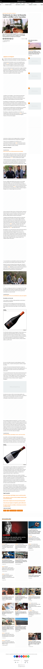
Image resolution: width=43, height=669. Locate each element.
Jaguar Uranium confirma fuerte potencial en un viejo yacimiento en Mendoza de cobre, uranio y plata (8, 568)
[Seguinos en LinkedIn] (21, 656)
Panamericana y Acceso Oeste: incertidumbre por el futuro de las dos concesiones (21, 561)
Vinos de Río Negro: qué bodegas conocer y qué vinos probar (14, 434)
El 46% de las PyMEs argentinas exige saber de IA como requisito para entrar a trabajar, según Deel (34, 643)
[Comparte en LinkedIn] (9, 38)
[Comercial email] (25, 662)
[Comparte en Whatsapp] (7, 38)
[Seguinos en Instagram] (19, 656)
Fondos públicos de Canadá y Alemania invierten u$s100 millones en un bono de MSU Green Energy (20, 628)
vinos (8, 63)
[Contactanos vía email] (15, 662)
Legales (32, 3)
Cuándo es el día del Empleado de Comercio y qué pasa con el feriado (34, 598)
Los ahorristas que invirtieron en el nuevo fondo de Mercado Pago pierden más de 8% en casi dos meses (21, 547)
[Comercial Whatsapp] (27, 662)
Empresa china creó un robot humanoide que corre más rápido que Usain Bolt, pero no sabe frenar (34, 538)
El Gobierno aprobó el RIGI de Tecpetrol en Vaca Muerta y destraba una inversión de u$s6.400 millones (8, 577)
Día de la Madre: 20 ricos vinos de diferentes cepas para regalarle (14, 295)
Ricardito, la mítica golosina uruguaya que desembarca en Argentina (21, 613)
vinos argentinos (19, 510)
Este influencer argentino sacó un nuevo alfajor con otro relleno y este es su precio (8, 598)
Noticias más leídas (6, 519)
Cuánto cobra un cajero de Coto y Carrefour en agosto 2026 (34, 576)
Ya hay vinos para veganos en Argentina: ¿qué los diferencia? (14, 502)
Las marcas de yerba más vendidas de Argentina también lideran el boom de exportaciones (21, 598)
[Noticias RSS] (26, 656)
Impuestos (28, 3)
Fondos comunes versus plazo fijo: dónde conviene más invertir (7, 613)
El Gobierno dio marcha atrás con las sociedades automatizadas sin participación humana (14, 538)
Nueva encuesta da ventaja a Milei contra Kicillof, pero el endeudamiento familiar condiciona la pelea (34, 606)
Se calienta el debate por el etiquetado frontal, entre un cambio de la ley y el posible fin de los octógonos (34, 613)
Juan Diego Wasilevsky (7, 40)
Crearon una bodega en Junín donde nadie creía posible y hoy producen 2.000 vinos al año (34, 52)
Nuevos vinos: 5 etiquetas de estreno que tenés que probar (14, 500)
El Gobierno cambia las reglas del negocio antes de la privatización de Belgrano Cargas (8, 642)
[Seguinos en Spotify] (28, 656)
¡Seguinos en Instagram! (8, 56)
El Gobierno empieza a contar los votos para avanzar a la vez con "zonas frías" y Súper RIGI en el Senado (8, 547)
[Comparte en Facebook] (3, 38)
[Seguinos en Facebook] (15, 656)
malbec (5, 510)
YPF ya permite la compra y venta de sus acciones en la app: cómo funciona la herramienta (8, 561)
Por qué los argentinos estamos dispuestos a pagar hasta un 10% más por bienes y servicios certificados (8, 628)
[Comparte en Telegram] (11, 38)
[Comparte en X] (5, 38)
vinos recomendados (13, 510)
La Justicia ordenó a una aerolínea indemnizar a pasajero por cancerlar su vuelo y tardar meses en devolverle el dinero (34, 532)
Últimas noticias (12, 3)
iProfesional (4, 13)
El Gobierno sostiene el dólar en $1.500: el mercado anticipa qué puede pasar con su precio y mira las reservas (34, 547)
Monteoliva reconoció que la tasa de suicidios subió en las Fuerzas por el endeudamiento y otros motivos (8, 635)
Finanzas (24, 3)
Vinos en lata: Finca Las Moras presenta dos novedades (13, 151)
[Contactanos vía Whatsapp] (17, 662)
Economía (17, 3)
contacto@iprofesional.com (21, 666)
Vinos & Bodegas (9, 13)
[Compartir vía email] (12, 38)
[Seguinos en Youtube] (24, 656)
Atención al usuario (16, 660)
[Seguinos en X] (17, 656)
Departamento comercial (26, 661)
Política (21, 3)
